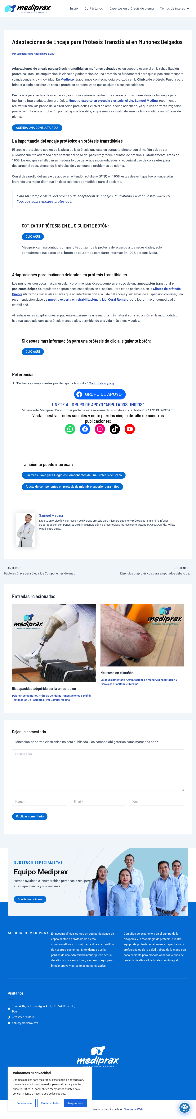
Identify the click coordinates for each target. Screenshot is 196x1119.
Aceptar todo (75, 1103)
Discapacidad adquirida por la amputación (44, 688)
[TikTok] (115, 429)
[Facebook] (85, 429)
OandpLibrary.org (101, 383)
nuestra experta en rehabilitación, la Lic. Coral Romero (88, 299)
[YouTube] (130, 429)
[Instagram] (100, 429)
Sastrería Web (133, 1109)
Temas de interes (172, 8)
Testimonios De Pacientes (28, 699)
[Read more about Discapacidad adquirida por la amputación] (54, 643)
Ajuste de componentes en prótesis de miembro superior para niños (72, 486)
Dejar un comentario (24, 695)
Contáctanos (93, 8)
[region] (50, 1089)
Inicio (74, 8)
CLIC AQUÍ (33, 236)
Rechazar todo (50, 1103)
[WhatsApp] (70, 429)
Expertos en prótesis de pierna (131, 8)
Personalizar (24, 1103)
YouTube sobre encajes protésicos (44, 201)
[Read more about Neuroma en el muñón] (142, 635)
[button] (187, 8)
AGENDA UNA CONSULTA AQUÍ (37, 128)
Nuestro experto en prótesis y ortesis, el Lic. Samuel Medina (113, 100)
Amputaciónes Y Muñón (77, 695)
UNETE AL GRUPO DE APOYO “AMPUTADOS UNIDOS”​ (98, 404)
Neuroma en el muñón (117, 672)
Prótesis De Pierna (50, 695)
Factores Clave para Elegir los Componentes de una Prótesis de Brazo (74, 475)
